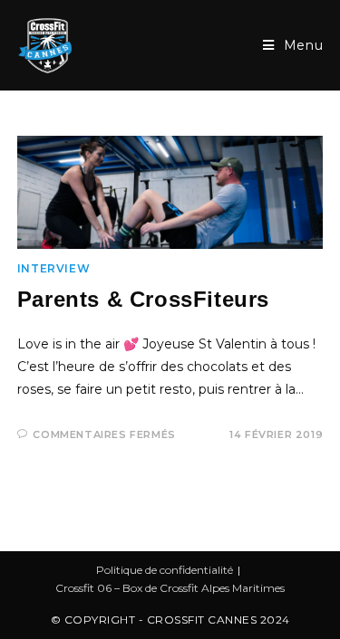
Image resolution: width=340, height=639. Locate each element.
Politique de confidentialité (164, 570)
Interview (53, 268)
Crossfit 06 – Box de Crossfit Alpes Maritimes (170, 588)
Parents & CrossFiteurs (143, 299)
